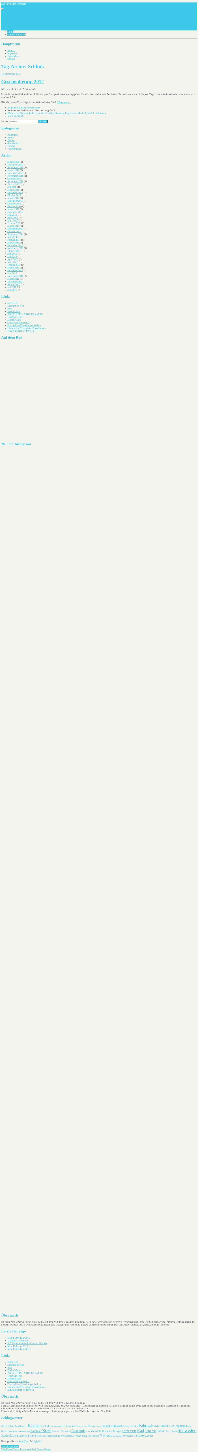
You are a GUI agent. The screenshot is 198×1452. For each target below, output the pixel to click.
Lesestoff (78, 1431)
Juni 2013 (12, 253)
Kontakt (11, 50)
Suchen (5, 121)
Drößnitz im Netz (15, 306)
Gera (170, 1426)
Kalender (36, 1431)
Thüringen (41, 1436)
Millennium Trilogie (110, 1431)
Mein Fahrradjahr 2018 (18, 1349)
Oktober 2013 (14, 251)
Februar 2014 (14, 239)
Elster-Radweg (112, 1426)
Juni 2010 (12, 290)
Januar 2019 (13, 170)
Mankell (82, 113)
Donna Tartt (82, 1426)
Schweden (101, 113)
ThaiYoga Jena (14, 317)
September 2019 (15, 167)
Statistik (6, 1435)
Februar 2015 (14, 223)
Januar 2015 (13, 226)
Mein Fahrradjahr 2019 (18, 1337)
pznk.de (11, 59)
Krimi (51, 113)
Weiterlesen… (64, 102)
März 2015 (12, 220)
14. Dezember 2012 (11, 74)
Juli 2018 (11, 187)
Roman (160, 1431)
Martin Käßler (14, 319)
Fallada (32, 113)
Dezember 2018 (15, 173)
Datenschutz (13, 56)
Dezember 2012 (15, 270)
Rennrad (150, 1431)
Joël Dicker (13, 1431)
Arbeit (10, 137)
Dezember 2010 (15, 281)
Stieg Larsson (19, 1435)
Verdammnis (68, 1435)
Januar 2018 (13, 189)
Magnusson (70, 113)
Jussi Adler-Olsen (23, 1431)
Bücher (22, 107)
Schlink (90, 113)
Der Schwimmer (70, 1426)
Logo (88, 1431)
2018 (4, 1425)
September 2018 (15, 181)
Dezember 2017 (15, 192)
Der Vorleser (22, 113)
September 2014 (15, 234)
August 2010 (13, 284)
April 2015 (12, 217)
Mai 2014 (12, 237)
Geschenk (42, 113)
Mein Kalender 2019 (17, 1346)
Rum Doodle (171, 1431)
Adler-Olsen (13, 1426)
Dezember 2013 (15, 245)
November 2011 (15, 276)
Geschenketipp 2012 (22, 81)
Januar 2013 (13, 267)
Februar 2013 (14, 265)
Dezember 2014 (15, 228)
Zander (149, 1435)
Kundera (59, 113)
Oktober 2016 (14, 203)
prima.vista (12, 303)
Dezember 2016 (15, 200)
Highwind (37, 1441)
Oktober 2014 (14, 231)
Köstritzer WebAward (61, 1431)
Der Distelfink (56, 1426)
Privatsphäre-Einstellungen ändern (24, 325)
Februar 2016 (14, 206)
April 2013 (12, 259)
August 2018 (13, 184)
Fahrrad (11, 146)
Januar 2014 (13, 242)
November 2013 (15, 248)
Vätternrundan (14, 148)
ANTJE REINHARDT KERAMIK (25, 314)
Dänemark (92, 1426)
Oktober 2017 (14, 195)
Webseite (128, 1435)
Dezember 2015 (15, 212)
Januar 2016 (13, 209)
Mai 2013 (12, 256)
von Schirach (93, 1436)
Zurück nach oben (10, 1446)
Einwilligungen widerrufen (20, 331)
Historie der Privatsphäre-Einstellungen (26, 328)
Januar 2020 (13, 162)
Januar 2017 (13, 198)
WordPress (24, 1441)
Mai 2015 (12, 214)
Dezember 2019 (15, 164)
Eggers (99, 1426)
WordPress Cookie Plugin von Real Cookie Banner (26, 1449)
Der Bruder (45, 1426)
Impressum (12, 53)
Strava (32, 1435)
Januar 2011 (13, 278)
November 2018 (15, 175)
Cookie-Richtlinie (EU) (18, 322)
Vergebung (81, 1435)
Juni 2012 (12, 273)
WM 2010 (139, 1435)
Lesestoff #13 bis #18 (17, 1340)
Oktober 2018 (14, 178)
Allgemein (12, 107)
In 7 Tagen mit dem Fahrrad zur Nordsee (27, 1343)
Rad (140, 1430)
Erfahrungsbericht (130, 1426)
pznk (9, 308)
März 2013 (12, 262)
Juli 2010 (11, 287)
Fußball (163, 1425)
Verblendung (53, 1435)
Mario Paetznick (15, 116)
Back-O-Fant (13, 311)
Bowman (23, 1426)
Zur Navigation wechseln (13, 3)
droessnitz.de (33, 107)
